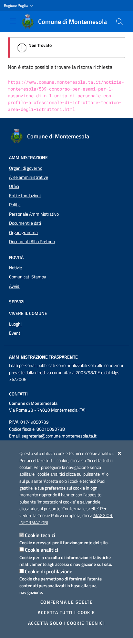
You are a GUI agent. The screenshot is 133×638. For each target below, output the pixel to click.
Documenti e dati (25, 223)
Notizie (15, 267)
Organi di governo (25, 168)
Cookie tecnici (40, 535)
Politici (15, 204)
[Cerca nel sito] (119, 22)
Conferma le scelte (66, 602)
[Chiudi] (119, 453)
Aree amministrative (28, 177)
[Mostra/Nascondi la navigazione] (13, 21)
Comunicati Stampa (27, 276)
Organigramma (23, 232)
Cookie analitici (41, 550)
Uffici (14, 186)
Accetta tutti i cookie (66, 612)
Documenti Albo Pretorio (32, 241)
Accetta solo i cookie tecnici (66, 623)
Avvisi (14, 286)
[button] (19, 5)
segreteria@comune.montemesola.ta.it (59, 435)
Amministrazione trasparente (43, 357)
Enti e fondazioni (25, 195)
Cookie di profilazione (48, 571)
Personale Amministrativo (34, 214)
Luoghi (15, 324)
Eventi (15, 333)
